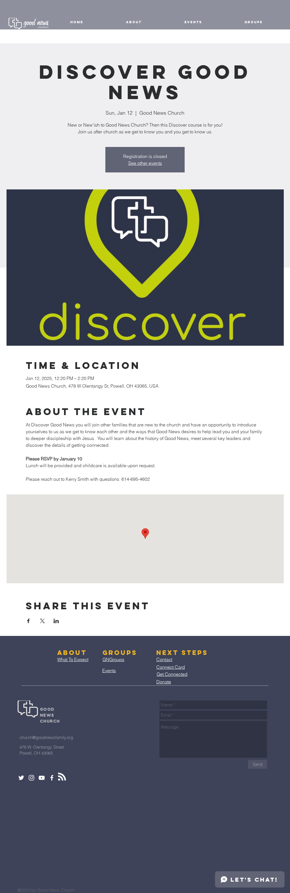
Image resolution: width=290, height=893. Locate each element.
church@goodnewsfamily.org (46, 737)
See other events (145, 163)
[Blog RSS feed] (62, 777)
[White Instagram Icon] (31, 777)
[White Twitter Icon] (21, 777)
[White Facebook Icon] (52, 777)
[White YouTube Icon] (41, 777)
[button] (134, 22)
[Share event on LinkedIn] (56, 621)
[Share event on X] (42, 621)
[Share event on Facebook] (28, 621)
